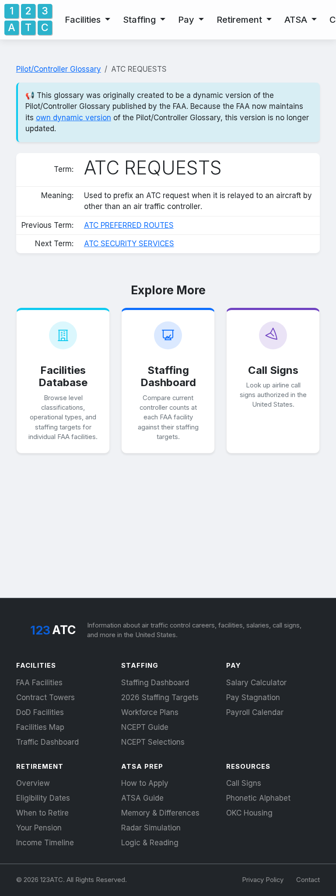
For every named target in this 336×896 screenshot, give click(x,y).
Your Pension (39, 827)
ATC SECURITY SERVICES (129, 243)
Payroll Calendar (255, 712)
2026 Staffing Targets (160, 697)
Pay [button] (187, 19)
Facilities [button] (84, 19)
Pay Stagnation (253, 697)
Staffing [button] (140, 19)
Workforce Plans (149, 712)
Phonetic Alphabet (258, 798)
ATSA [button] (296, 19)
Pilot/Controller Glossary (58, 69)
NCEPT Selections (153, 742)
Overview (33, 783)
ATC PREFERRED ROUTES (129, 225)
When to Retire (42, 813)
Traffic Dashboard (47, 742)
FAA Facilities (39, 682)
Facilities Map (40, 727)
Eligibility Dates (43, 798)
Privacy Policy (263, 880)
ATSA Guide (142, 798)
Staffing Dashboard (155, 682)
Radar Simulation (151, 827)
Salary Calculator (256, 682)
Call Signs (243, 783)
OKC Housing (249, 813)
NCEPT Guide (144, 727)
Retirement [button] (240, 19)
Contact (308, 880)
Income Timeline (45, 842)
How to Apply (144, 783)
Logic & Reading (149, 842)
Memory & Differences (160, 813)
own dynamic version (73, 117)
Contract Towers (45, 697)
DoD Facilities (40, 712)
